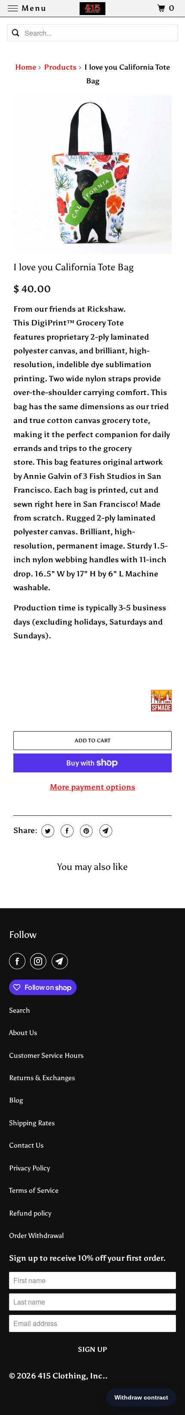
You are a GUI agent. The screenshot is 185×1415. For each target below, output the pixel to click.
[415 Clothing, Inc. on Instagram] (40, 961)
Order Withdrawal (36, 1235)
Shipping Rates (32, 1123)
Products (60, 67)
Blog (16, 1100)
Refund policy (30, 1213)
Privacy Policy (29, 1168)
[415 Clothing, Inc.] (92, 8)
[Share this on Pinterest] (85, 830)
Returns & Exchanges (42, 1078)
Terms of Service (34, 1190)
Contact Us (26, 1145)
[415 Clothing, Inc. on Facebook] (19, 961)
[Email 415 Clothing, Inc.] (61, 961)
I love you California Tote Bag (73, 267)
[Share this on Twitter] (46, 830)
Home (25, 67)
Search (19, 1010)
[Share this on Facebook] (66, 830)
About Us (23, 1033)
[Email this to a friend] (104, 830)
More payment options (92, 787)
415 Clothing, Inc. (71, 1376)
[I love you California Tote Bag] (92, 174)
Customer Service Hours (46, 1055)
